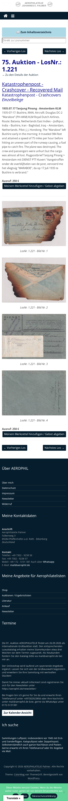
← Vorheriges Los (15, 51)
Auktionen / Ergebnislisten (16, 595)
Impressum (8, 493)
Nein (24, 796)
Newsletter (8, 498)
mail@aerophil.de (20, 565)
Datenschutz (9, 488)
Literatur (7, 600)
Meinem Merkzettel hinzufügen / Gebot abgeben (34, 186)
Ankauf (6, 606)
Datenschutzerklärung (44, 796)
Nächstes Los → (54, 51)
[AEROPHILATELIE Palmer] (5, 15)
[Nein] (64, 792)
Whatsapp (48, 561)
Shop (5, 590)
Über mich (8, 482)
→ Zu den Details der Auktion (20, 75)
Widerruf (7, 504)
